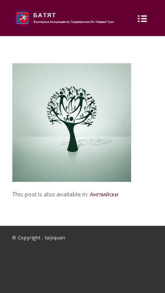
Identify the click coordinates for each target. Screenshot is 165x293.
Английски (104, 194)
